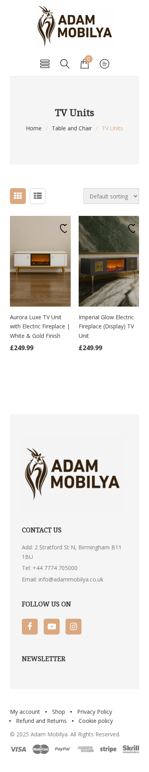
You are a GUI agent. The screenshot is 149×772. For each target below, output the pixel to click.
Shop (58, 711)
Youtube (52, 627)
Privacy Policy (94, 711)
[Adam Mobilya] (74, 26)
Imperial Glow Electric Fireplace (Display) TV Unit (106, 326)
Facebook (30, 627)
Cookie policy (96, 720)
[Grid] (18, 196)
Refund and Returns (41, 720)
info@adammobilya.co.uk (71, 579)
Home (34, 128)
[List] (38, 196)
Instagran (73, 627)
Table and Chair (72, 128)
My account (25, 711)
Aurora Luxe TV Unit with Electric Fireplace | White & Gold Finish (40, 326)
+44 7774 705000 (55, 568)
